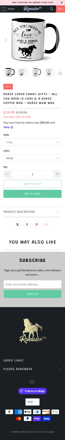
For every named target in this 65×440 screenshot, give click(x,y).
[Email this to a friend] (46, 225)
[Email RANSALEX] (32, 382)
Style (6, 134)
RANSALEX (25, 431)
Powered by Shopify (44, 431)
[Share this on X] (18, 225)
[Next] (59, 40)
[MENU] (2, 9)
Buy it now (33, 194)
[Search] (51, 9)
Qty (5, 167)
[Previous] (6, 40)
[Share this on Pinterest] (37, 225)
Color (6, 150)
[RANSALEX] (32, 9)
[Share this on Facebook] (27, 225)
